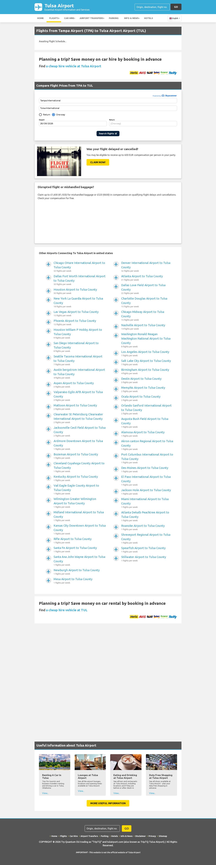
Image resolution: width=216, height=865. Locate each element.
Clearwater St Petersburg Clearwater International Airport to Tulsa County (78, 418)
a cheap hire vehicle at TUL (66, 610)
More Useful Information (108, 803)
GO (176, 6)
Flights (53, 18)
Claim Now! (98, 162)
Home (40, 18)
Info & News (131, 18)
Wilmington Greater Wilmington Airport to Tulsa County (75, 502)
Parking (114, 18)
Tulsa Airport (67, 7)
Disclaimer (140, 836)
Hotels (148, 18)
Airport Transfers (91, 18)
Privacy (152, 836)
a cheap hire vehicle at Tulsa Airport (73, 66)
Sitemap (163, 836)
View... (45, 793)
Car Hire (69, 18)
